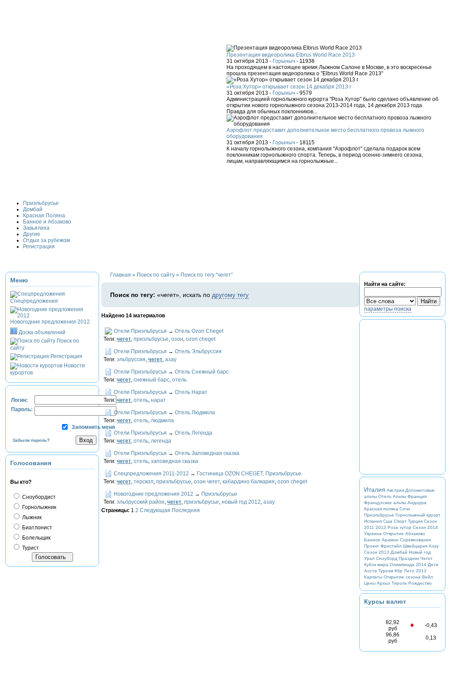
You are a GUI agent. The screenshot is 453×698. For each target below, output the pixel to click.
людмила (162, 420)
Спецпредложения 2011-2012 (151, 473)
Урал (369, 558)
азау (171, 359)
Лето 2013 (415, 570)
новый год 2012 (241, 502)
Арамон (390, 539)
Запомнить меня (93, 427)
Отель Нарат (191, 392)
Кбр (399, 570)
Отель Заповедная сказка (207, 453)
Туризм (385, 570)
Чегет (426, 558)
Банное (372, 539)
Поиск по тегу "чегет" (206, 275)
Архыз (383, 583)
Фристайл (391, 546)
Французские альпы (385, 502)
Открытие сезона (402, 577)
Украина (373, 533)
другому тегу (230, 294)
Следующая (155, 510)
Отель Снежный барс (202, 372)
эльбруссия (131, 359)
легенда (161, 441)
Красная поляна (381, 508)
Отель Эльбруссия (198, 351)
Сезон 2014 (425, 527)
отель (179, 380)
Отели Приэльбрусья (140, 331)
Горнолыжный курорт (418, 515)
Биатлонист (36, 527)
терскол (144, 481)
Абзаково (415, 533)
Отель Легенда (193, 433)
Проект (371, 546)
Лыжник (31, 517)
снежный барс (151, 380)
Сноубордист (38, 497)
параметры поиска (387, 309)
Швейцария (415, 546)
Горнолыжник (38, 507)
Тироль (399, 583)
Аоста (370, 570)
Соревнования (415, 539)
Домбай (399, 552)
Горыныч (284, 61)
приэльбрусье (151, 339)
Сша (387, 521)
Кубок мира (376, 564)
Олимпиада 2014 (408, 564)
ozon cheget (200, 339)
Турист (30, 548)
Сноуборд (386, 558)
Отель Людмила (195, 412)
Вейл (427, 577)
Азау (434, 546)
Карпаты (373, 577)
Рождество (420, 583)
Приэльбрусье (219, 494)
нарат (158, 400)
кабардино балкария (249, 481)
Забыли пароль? (31, 440)
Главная (120, 275)
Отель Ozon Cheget (199, 331)
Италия (374, 489)
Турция (415, 521)
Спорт (400, 521)
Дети (433, 564)
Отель (385, 496)
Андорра (416, 502)
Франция (416, 496)
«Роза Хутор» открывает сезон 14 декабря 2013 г (288, 87)
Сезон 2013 (376, 552)
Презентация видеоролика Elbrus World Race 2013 (290, 55)
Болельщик (35, 538)
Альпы (399, 496)
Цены (370, 583)
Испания (373, 521)
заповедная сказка (174, 461)
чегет (124, 339)
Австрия (395, 490)
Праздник (409, 558)
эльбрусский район (141, 502)
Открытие (393, 533)
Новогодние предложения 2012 (153, 494)
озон (177, 339)
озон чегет (207, 481)
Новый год (420, 552)
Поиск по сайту (156, 275)
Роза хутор (399, 527)
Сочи (404, 508)
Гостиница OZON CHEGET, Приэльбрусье (249, 473)
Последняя (186, 510)
